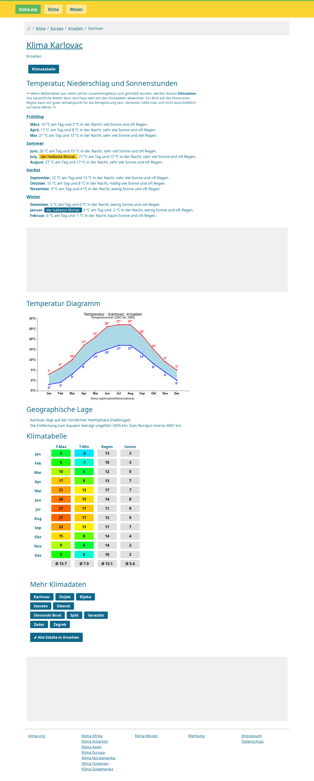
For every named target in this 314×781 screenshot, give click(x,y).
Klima (41, 28)
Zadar (39, 624)
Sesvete (41, 606)
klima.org (28, 9)
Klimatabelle (43, 69)
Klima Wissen (146, 735)
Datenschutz (253, 741)
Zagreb (60, 624)
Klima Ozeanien (95, 763)
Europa (57, 28)
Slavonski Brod (47, 615)
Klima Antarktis (95, 741)
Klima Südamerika (97, 769)
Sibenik (63, 606)
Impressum (252, 735)
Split (74, 615)
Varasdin (96, 615)
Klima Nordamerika (98, 758)
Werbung (196, 735)
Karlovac (42, 596)
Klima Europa (93, 752)
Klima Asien (92, 746)
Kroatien (75, 28)
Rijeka (85, 596)
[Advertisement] (157, 259)
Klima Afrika (92, 735)
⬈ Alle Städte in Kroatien (56, 637)
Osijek (65, 596)
